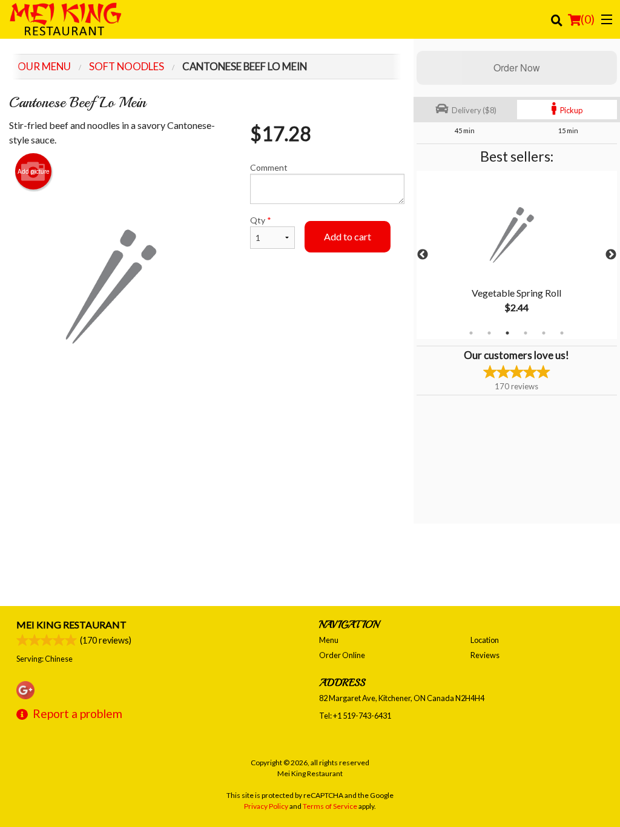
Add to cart (347, 236)
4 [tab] (525, 333)
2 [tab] (489, 333)
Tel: (355, 715)
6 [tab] (562, 333)
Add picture (34, 171)
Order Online (342, 655)
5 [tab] (544, 333)
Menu (328, 640)
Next (611, 255)
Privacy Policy (266, 806)
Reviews (485, 655)
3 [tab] (507, 333)
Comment (269, 167)
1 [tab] (471, 333)
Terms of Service (330, 806)
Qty (260, 220)
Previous (423, 255)
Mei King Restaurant (71, 624)
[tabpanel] (517, 255)
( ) (588, 19)
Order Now (516, 67)
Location (484, 640)
